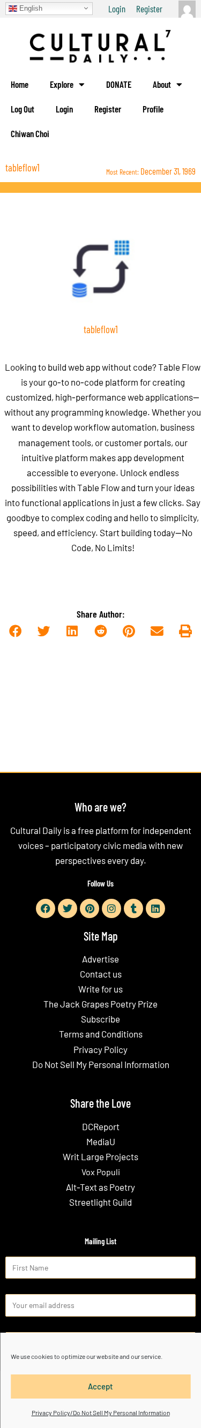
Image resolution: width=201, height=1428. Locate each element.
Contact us (101, 973)
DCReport (101, 1126)
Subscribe (100, 1018)
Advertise (100, 958)
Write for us (100, 988)
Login (116, 8)
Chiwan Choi (30, 133)
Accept (100, 1386)
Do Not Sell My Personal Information (100, 1064)
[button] (15, 631)
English (29, 8)
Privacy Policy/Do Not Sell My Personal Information (101, 1412)
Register (149, 8)
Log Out (22, 108)
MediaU (100, 1141)
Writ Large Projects (100, 1156)
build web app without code (100, 367)
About (162, 84)
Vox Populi (100, 1172)
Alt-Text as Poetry (100, 1187)
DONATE (118, 84)
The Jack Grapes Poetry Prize (100, 1003)
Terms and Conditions (101, 1033)
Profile (153, 108)
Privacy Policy (100, 1049)
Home (19, 84)
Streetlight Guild (100, 1202)
